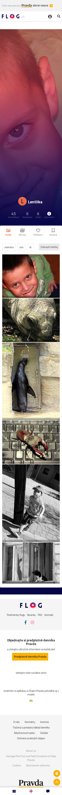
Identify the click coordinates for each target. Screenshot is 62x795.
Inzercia (44, 722)
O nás (16, 722)
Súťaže (44, 733)
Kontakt (49, 615)
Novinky (31, 615)
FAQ (40, 615)
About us (31, 751)
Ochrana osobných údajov (31, 738)
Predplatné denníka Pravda (30, 657)
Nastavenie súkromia (38, 765)
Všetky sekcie (41, 5)
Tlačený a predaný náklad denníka (31, 727)
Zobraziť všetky (49, 247)
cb (30, 247)
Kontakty (30, 722)
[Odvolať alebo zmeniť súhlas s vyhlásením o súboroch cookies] (56, 773)
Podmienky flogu (16, 615)
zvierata (9, 247)
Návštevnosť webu (24, 733)
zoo (21, 247)
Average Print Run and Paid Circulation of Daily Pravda (31, 758)
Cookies (16, 765)
